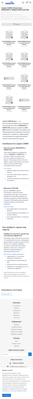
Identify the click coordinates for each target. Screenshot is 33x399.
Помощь (16, 324)
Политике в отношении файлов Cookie (14, 391)
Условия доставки (16, 329)
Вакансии (17, 313)
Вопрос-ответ (16, 343)
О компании (16, 306)
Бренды (16, 346)
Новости (16, 308)
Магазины (16, 315)
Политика (16, 317)
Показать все (6, 294)
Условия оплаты (17, 327)
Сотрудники (16, 310)
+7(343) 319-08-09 (17, 363)
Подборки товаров (16, 334)
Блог (16, 341)
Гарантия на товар (16, 332)
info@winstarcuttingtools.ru (18, 366)
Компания (16, 303)
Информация (16, 322)
